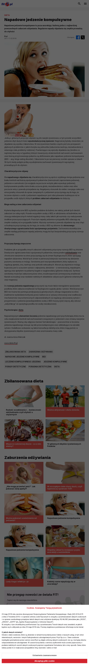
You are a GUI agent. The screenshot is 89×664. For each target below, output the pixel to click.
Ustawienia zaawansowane (45, 655)
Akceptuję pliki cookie (44, 661)
